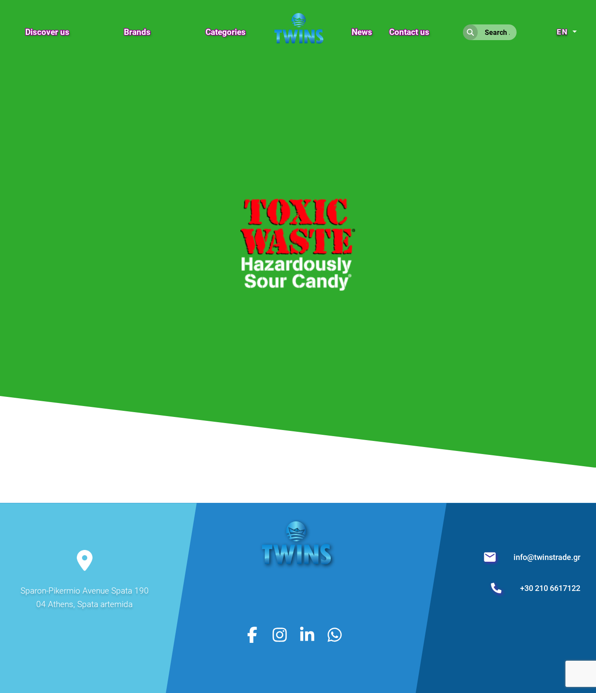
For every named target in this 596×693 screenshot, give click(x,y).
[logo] (298, 22)
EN (564, 31)
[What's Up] (334, 634)
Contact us (409, 32)
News (362, 32)
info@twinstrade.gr (547, 557)
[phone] (497, 588)
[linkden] (307, 634)
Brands (137, 32)
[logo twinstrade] (297, 572)
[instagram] (279, 634)
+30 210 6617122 (550, 588)
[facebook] (252, 634)
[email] (490, 557)
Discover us (47, 32)
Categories (226, 32)
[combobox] (497, 32)
